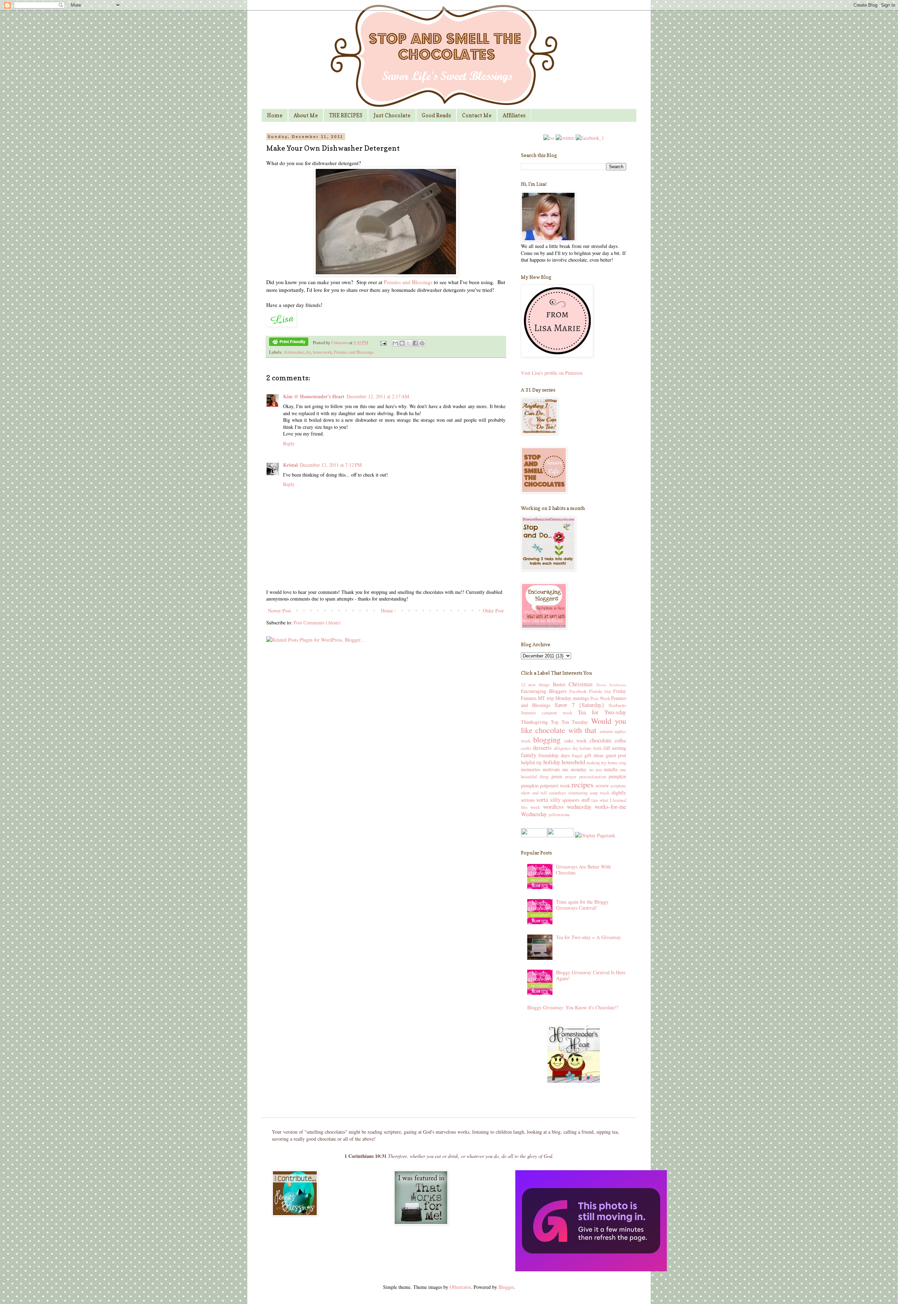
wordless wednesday (567, 806)
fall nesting (614, 748)
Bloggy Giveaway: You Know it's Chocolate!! (572, 1007)
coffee (620, 740)
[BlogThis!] (402, 343)
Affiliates (514, 115)
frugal (577, 756)
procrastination (592, 777)
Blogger (506, 1287)
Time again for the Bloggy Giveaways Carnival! (582, 904)
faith (597, 748)
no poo (595, 770)
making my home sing (606, 763)
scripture (618, 786)
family (528, 755)
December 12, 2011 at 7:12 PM (331, 464)
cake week (575, 740)
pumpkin (617, 776)
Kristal (290, 464)
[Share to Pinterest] (421, 343)
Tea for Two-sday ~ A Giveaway (588, 937)
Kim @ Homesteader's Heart (313, 396)
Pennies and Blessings (408, 282)
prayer (570, 777)
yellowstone (559, 815)
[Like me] (590, 138)
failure (585, 748)
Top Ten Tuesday (569, 722)
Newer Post (279, 610)
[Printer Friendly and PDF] (288, 343)
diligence (562, 748)
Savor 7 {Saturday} (579, 705)
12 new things (535, 685)
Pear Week (600, 698)
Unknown (340, 343)
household (573, 762)
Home (274, 115)
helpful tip (531, 762)
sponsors (570, 800)
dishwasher (293, 352)
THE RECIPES (345, 115)
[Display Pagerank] (594, 835)
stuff (585, 800)
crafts (526, 748)
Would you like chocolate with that (573, 725)
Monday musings (572, 698)
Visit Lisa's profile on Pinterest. (552, 372)
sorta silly (548, 799)
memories (530, 769)
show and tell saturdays (543, 793)
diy (308, 352)
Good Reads (436, 115)
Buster (559, 684)
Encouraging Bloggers (544, 691)
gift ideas (593, 755)
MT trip (546, 698)
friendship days (553, 755)
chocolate (600, 740)
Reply (289, 443)
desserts (542, 747)
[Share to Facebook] (415, 343)
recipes (582, 784)
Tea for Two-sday (602, 712)
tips (594, 800)
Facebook (578, 691)
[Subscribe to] (548, 138)
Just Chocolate (392, 115)
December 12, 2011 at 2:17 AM (378, 396)
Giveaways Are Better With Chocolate (583, 869)
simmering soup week (588, 793)
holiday (551, 762)
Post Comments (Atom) (317, 622)
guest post (616, 755)
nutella (610, 769)
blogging (547, 739)
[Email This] (395, 343)
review (602, 785)
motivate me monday (565, 769)
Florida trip (600, 691)
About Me (306, 115)
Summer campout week (546, 713)
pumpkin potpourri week (545, 785)
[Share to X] (408, 343)
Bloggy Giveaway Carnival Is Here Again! (590, 975)
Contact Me (476, 115)
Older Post (493, 610)
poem (556, 776)
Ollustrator (460, 1287)
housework (322, 352)
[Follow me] (565, 138)
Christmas (581, 684)
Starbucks (617, 705)
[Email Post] (383, 343)
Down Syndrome (611, 684)
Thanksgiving (534, 722)
